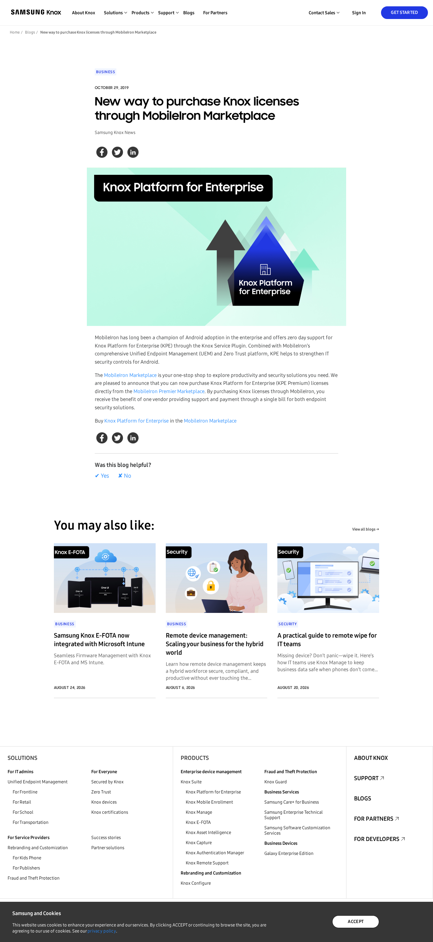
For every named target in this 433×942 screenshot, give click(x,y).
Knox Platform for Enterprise (136, 421)
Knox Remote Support (207, 863)
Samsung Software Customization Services (297, 830)
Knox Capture (199, 842)
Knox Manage (199, 812)
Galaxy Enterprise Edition (288, 853)
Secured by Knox (107, 782)
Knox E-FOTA (198, 822)
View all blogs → (365, 529)
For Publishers (26, 868)
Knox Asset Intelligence (208, 832)
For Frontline (25, 792)
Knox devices (104, 802)
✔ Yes (102, 475)
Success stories (106, 837)
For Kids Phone (27, 858)
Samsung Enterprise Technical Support (293, 815)
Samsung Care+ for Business (291, 802)
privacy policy (101, 931)
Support (366, 778)
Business (105, 72)
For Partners (215, 13)
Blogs (188, 13)
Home (15, 32)
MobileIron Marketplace (130, 375)
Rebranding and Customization (38, 847)
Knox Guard (275, 782)
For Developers (376, 839)
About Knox (83, 13)
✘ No (124, 475)
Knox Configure (196, 883)
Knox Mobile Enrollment (209, 802)
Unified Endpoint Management (38, 782)
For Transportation (30, 822)
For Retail (22, 802)
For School (23, 812)
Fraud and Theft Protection (34, 878)
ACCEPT (356, 921)
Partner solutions (107, 847)
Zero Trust (101, 792)
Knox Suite (191, 782)
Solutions (22, 757)
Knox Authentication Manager (215, 853)
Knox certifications (109, 812)
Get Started (404, 12)
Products (195, 757)
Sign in (359, 13)
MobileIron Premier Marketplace (168, 391)
